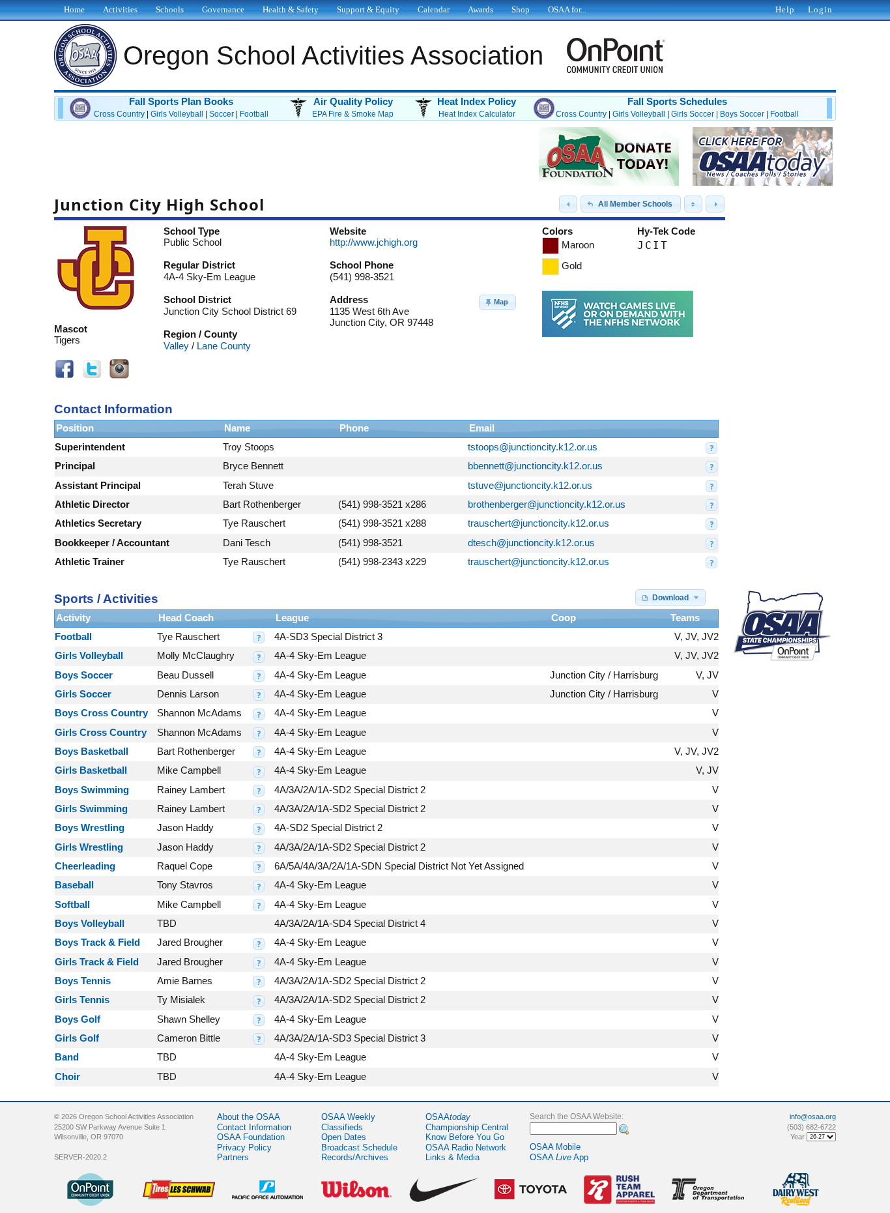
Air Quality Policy (353, 101)
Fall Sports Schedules (677, 101)
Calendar (434, 9)
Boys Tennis (83, 981)
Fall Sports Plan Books (181, 101)
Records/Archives (354, 1157)
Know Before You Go (464, 1137)
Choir (67, 1077)
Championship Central (466, 1127)
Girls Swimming (91, 809)
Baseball (74, 885)
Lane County (224, 346)
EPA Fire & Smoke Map (353, 114)
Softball (72, 904)
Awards (480, 9)
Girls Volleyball (177, 114)
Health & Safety (291, 9)
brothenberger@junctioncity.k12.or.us (546, 504)
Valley (176, 346)
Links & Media (452, 1157)
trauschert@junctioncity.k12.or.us (538, 523)
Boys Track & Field (97, 942)
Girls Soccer (692, 114)
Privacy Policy (244, 1147)
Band (67, 1057)
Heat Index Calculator (476, 114)
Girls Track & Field (97, 962)
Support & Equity (368, 9)
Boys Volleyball (89, 923)
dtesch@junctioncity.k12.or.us (531, 543)
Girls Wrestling (89, 847)
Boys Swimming (92, 790)
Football (254, 114)
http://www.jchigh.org (374, 242)
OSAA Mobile (555, 1147)
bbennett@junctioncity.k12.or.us (535, 466)
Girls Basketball (91, 770)
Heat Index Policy (476, 101)
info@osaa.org (813, 1116)
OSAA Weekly (348, 1117)
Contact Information (254, 1127)
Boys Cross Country (101, 713)
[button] (568, 204)
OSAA (447, 1117)
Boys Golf (77, 1019)
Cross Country (119, 114)
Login (820, 9)
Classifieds (342, 1127)
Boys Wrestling (89, 828)
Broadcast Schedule (359, 1147)
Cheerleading (85, 866)
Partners (233, 1157)
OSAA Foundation (251, 1137)
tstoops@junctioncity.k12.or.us (532, 447)
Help (785, 9)
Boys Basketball (91, 751)
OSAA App (559, 1157)
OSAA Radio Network (465, 1147)
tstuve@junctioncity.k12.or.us (530, 485)
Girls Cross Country (101, 732)
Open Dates (343, 1137)
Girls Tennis (82, 1000)
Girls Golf (77, 1038)
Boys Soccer (742, 114)
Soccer (221, 114)
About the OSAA (248, 1117)
